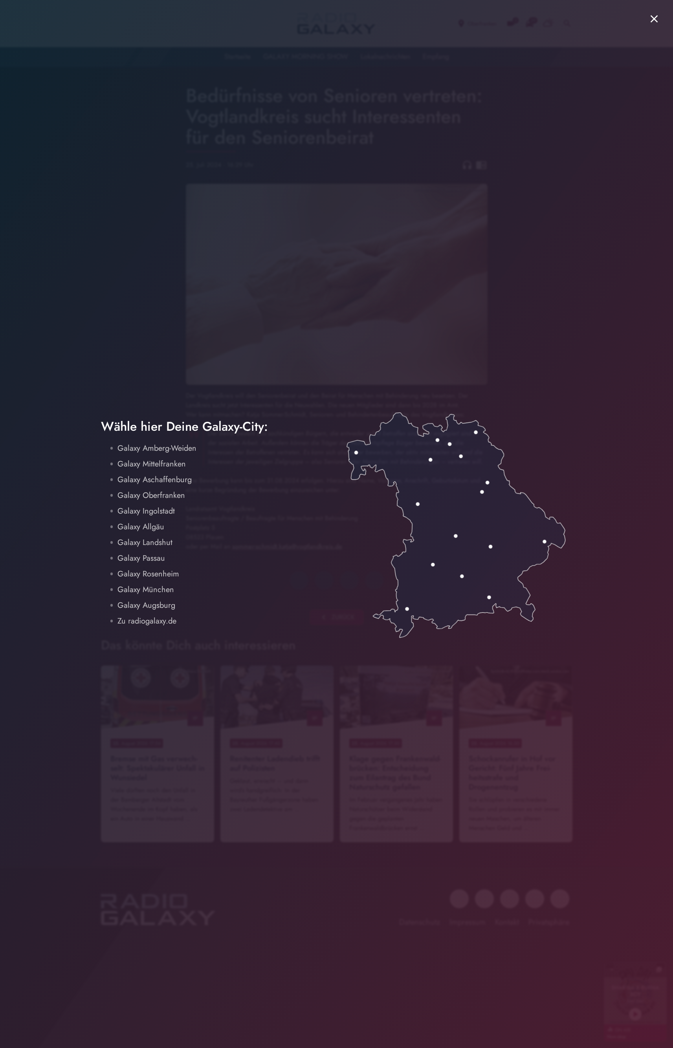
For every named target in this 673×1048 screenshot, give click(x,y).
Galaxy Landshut (144, 542)
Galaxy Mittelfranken (151, 464)
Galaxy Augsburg (146, 605)
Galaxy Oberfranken (151, 495)
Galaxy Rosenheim (148, 574)
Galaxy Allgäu (140, 526)
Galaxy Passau (141, 558)
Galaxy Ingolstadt (146, 511)
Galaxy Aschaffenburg (154, 479)
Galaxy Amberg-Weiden (156, 448)
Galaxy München (145, 589)
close (654, 19)
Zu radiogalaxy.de (146, 621)
